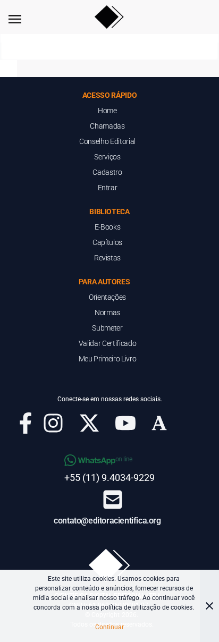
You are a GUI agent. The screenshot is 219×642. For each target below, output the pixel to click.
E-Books (108, 227)
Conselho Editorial (107, 141)
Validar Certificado (107, 343)
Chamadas (107, 126)
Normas (107, 312)
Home (107, 110)
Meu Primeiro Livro (108, 358)
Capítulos (107, 242)
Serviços (107, 157)
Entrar (107, 187)
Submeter (107, 328)
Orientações (107, 297)
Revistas (107, 258)
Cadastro (107, 172)
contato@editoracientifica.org (107, 521)
